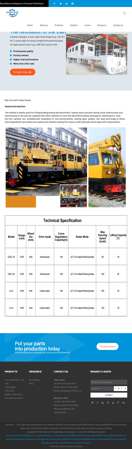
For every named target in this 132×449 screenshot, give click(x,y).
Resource (101, 25)
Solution (74, 25)
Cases (87, 25)
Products (59, 25)
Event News (34, 380)
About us (44, 25)
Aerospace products (14, 398)
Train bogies (10, 387)
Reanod (79, 446)
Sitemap (54, 446)
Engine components (14, 394)
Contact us (118, 25)
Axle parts (9, 391)
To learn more (21, 72)
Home (30, 25)
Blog (31, 383)
